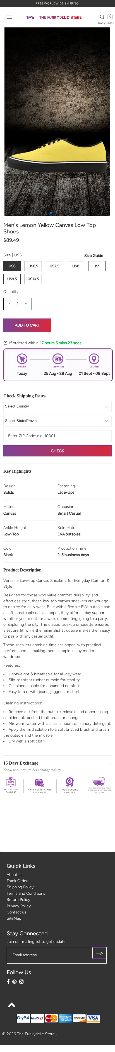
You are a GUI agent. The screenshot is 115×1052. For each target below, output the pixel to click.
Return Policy (18, 899)
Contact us (16, 912)
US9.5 (12, 279)
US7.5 (54, 266)
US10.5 (33, 279)
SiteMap (14, 918)
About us (15, 874)
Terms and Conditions (26, 893)
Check (57, 451)
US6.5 (33, 266)
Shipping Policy (20, 887)
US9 (97, 266)
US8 (75, 266)
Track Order (106, 23)
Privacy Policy (19, 906)
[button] (51, 213)
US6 (12, 266)
